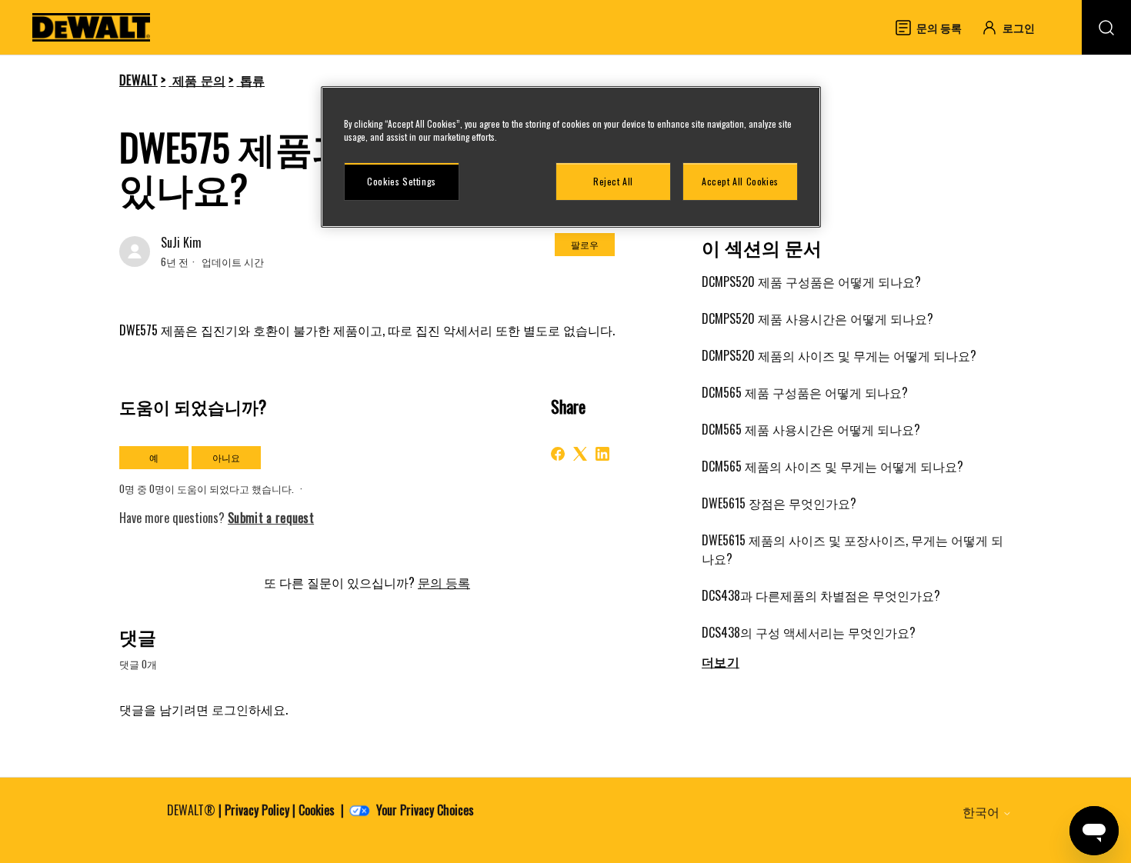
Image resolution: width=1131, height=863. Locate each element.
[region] (571, 157)
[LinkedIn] (602, 454)
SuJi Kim (181, 242)
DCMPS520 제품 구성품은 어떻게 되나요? (811, 281)
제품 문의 (199, 80)
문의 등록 (444, 582)
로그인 (230, 709)
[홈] (91, 27)
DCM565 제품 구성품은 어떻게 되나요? (805, 392)
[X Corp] (580, 454)
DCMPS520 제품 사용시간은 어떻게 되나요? (817, 318)
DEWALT (138, 80)
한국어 (983, 811)
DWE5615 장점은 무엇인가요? (779, 503)
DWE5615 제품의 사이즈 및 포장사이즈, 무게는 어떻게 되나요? (852, 549)
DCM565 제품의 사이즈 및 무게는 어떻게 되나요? (832, 466)
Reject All (613, 181)
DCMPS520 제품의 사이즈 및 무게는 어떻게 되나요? (839, 355)
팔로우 (585, 244)
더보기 (720, 661)
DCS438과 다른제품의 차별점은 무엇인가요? (821, 595)
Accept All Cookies (740, 181)
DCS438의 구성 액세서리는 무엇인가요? (809, 632)
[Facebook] (558, 454)
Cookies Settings (401, 181)
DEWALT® (191, 810)
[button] (1015, 27)
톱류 (252, 80)
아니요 (226, 457)
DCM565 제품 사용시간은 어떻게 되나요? (811, 429)
